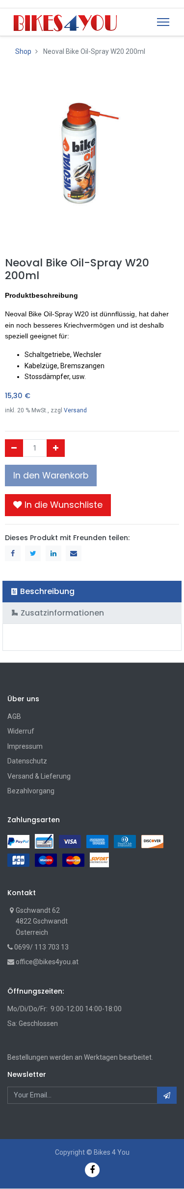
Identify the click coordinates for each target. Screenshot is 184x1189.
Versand (75, 410)
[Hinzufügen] (56, 448)
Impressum (25, 746)
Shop (23, 51)
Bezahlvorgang (30, 791)
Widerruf (20, 731)
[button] (58, 505)
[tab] (92, 591)
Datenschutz (27, 761)
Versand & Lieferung (39, 776)
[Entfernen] (14, 448)
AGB (14, 716)
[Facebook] (92, 1170)
